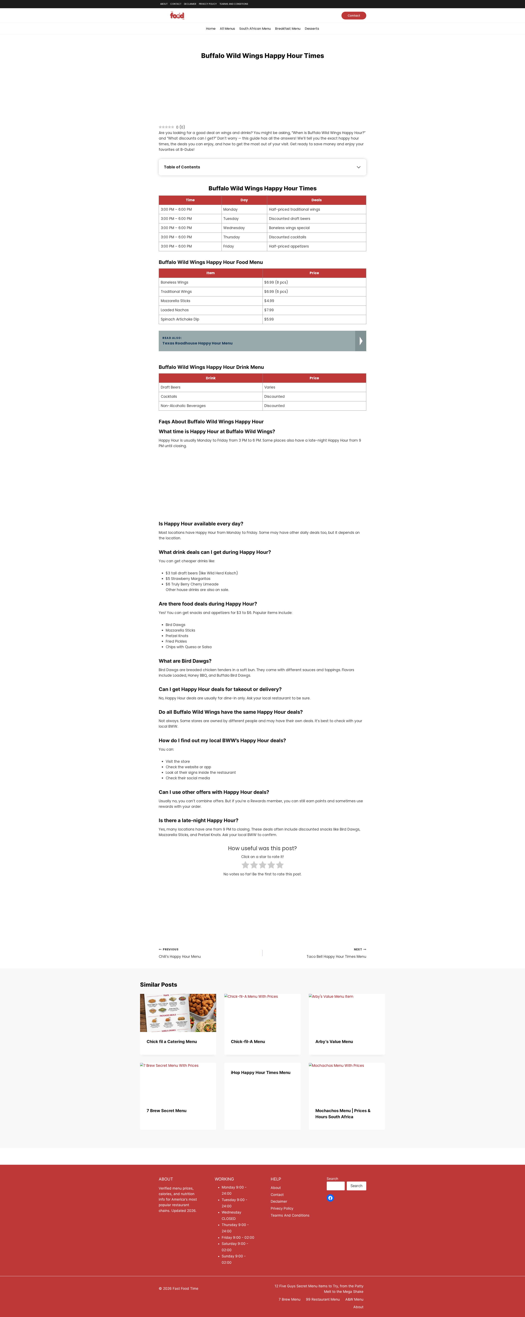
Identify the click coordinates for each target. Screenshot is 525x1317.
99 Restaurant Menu (323, 1299)
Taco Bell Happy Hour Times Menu (336, 953)
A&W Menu (354, 1299)
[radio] (245, 865)
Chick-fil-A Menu (248, 1041)
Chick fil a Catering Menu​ (172, 1041)
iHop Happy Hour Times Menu (260, 1072)
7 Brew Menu (289, 1299)
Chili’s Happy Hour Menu (180, 953)
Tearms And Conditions (233, 4)
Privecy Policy (208, 4)
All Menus (227, 28)
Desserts (312, 28)
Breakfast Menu (287, 28)
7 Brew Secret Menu (166, 1110)
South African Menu (255, 28)
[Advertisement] (262, 96)
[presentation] (178, 1013)
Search (332, 1179)
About (164, 4)
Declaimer (190, 4)
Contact (175, 4)
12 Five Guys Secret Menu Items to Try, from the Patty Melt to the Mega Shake (319, 1289)
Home (211, 28)
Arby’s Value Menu (334, 1041)
